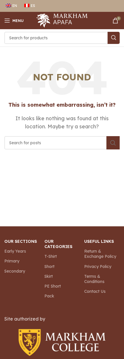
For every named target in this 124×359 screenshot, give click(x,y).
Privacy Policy (97, 266)
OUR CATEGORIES (58, 244)
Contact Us (95, 291)
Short (49, 266)
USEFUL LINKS (99, 241)
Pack (49, 296)
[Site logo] (62, 20)
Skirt (48, 276)
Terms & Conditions (94, 279)
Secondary (14, 271)
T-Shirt (50, 256)
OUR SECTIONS (20, 241)
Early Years (15, 251)
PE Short (52, 286)
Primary (11, 261)
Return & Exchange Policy (100, 254)
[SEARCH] (114, 38)
